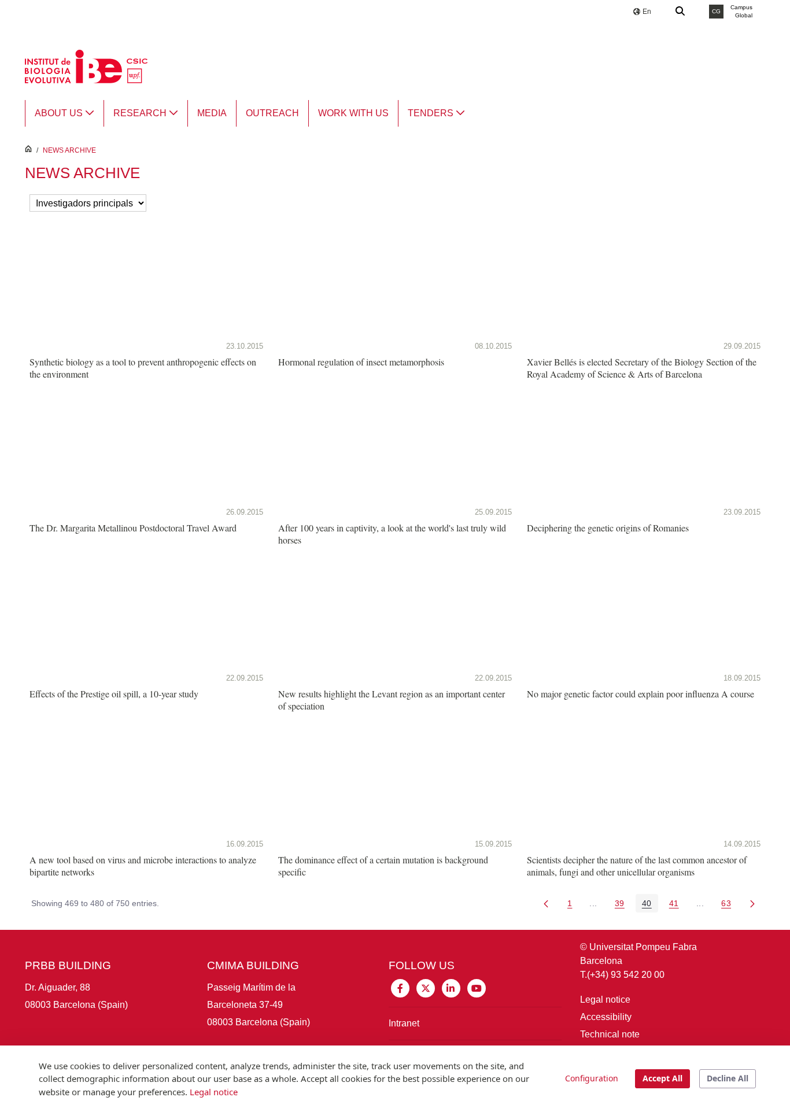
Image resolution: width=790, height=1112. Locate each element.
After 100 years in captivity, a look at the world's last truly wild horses (392, 534)
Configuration (591, 1078)
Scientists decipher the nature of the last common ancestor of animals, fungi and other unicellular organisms (637, 866)
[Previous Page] (546, 903)
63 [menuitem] (729, 905)
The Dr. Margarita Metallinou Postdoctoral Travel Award (133, 528)
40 (650, 905)
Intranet (404, 1023)
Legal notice (605, 999)
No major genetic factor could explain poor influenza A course (640, 694)
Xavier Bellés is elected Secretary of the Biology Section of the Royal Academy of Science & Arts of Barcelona (641, 368)
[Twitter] (425, 987)
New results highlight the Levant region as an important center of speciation (391, 700)
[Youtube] (476, 987)
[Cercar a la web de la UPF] (680, 11)
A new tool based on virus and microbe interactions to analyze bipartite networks (142, 866)
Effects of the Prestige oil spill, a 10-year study (113, 694)
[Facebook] (400, 987)
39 (623, 905)
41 (677, 905)
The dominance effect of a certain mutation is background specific (383, 866)
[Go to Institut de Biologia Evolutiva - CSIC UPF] (86, 66)
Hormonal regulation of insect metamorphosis (361, 362)
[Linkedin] (451, 987)
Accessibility (606, 1017)
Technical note (610, 1034)
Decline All (727, 1078)
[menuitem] (64, 113)
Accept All (662, 1078)
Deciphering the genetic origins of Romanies (608, 528)
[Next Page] (752, 903)
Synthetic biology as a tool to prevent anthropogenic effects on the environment (142, 368)
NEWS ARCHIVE (69, 150)
